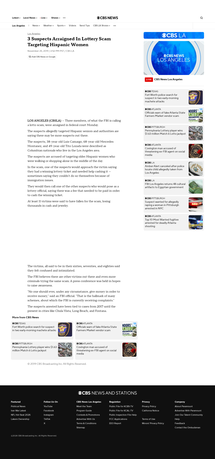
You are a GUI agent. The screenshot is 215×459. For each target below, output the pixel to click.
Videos (72, 25)
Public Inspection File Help (123, 415)
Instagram (49, 415)
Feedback (180, 423)
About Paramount (184, 406)
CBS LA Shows (101, 25)
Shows (55, 18)
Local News (29, 18)
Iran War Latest (18, 410)
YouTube (48, 406)
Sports (60, 25)
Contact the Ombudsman (187, 427)
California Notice (150, 410)
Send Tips (85, 25)
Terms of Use (148, 419)
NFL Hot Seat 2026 (20, 415)
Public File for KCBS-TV (121, 406)
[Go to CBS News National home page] (107, 17)
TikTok (47, 419)
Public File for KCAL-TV (121, 410)
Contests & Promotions (88, 415)
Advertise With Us (85, 419)
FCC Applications (118, 419)
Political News (18, 406)
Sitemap (80, 427)
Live (43, 17)
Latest (15, 18)
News (35, 25)
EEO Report (115, 423)
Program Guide (84, 410)
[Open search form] (201, 18)
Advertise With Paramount (188, 410)
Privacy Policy (149, 406)
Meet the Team (84, 406)
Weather (48, 25)
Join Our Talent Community (189, 415)
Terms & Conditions (86, 423)
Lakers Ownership (20, 419)
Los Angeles (18, 25)
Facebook (49, 410)
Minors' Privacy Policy (153, 423)
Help (177, 419)
